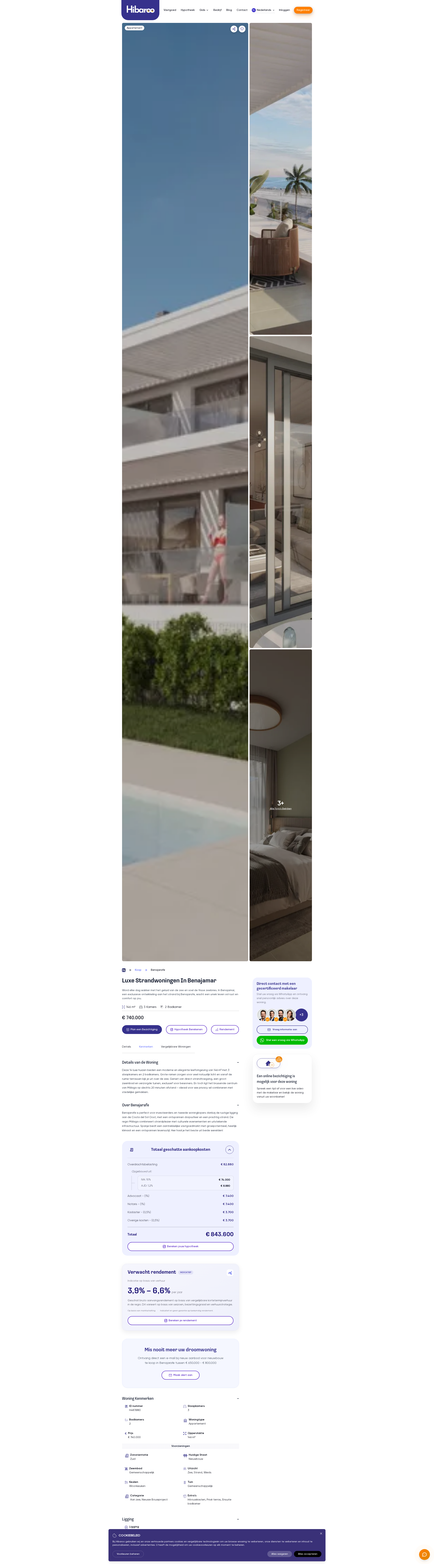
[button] (180, 1150)
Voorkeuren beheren (128, 1554)
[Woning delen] (234, 29)
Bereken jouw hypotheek (183, 1246)
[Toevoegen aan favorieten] (242, 29)
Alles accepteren (307, 1554)
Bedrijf (217, 10)
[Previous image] (128, 492)
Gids (202, 10)
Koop (138, 970)
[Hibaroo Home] (140, 10)
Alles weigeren (279, 1554)
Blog (229, 10)
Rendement (227, 1029)
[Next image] (242, 492)
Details (126, 1046)
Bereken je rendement (183, 1320)
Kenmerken (146, 1046)
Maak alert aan (182, 1375)
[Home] (123, 970)
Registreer (303, 10)
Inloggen (284, 10)
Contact (242, 10)
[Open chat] (424, 1554)
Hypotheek (188, 10)
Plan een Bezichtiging (144, 1029)
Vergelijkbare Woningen (176, 1046)
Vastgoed (170, 10)
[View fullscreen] (242, 955)
